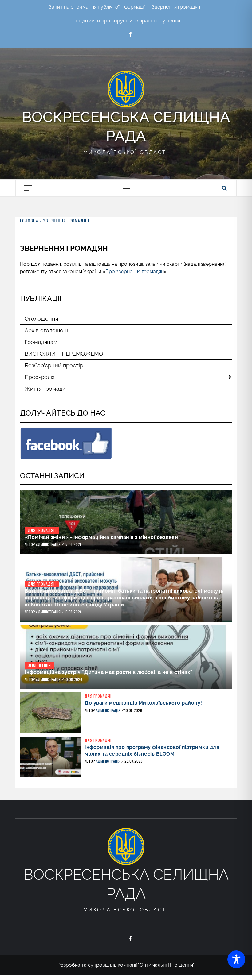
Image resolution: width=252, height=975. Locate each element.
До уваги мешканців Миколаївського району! (143, 703)
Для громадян (42, 530)
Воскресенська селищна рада (126, 126)
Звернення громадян (176, 7)
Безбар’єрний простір (54, 365)
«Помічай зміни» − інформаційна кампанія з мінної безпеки (101, 537)
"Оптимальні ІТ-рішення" (166, 965)
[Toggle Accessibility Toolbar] (236, 959)
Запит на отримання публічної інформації (96, 7)
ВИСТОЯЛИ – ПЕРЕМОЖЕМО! (65, 353)
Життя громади (45, 388)
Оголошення (41, 318)
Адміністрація (48, 544)
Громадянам (41, 342)
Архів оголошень (47, 330)
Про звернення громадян (134, 271)
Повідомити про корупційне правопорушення (126, 21)
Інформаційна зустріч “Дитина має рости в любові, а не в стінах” (109, 672)
